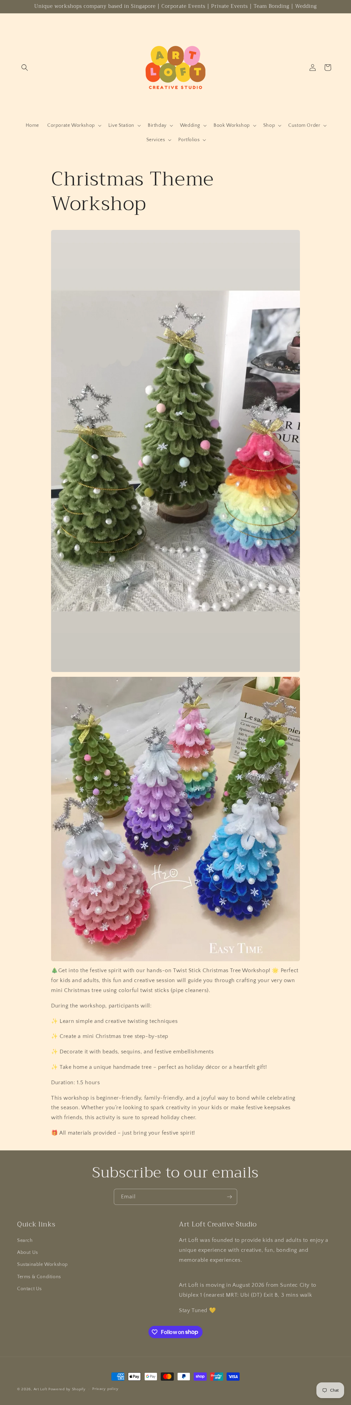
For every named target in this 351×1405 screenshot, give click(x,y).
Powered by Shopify (67, 1389)
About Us (27, 1252)
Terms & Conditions (39, 1277)
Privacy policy (105, 1389)
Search (25, 1240)
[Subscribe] (229, 1197)
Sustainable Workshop (42, 1264)
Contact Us (29, 1289)
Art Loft (40, 1389)
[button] (24, 67)
